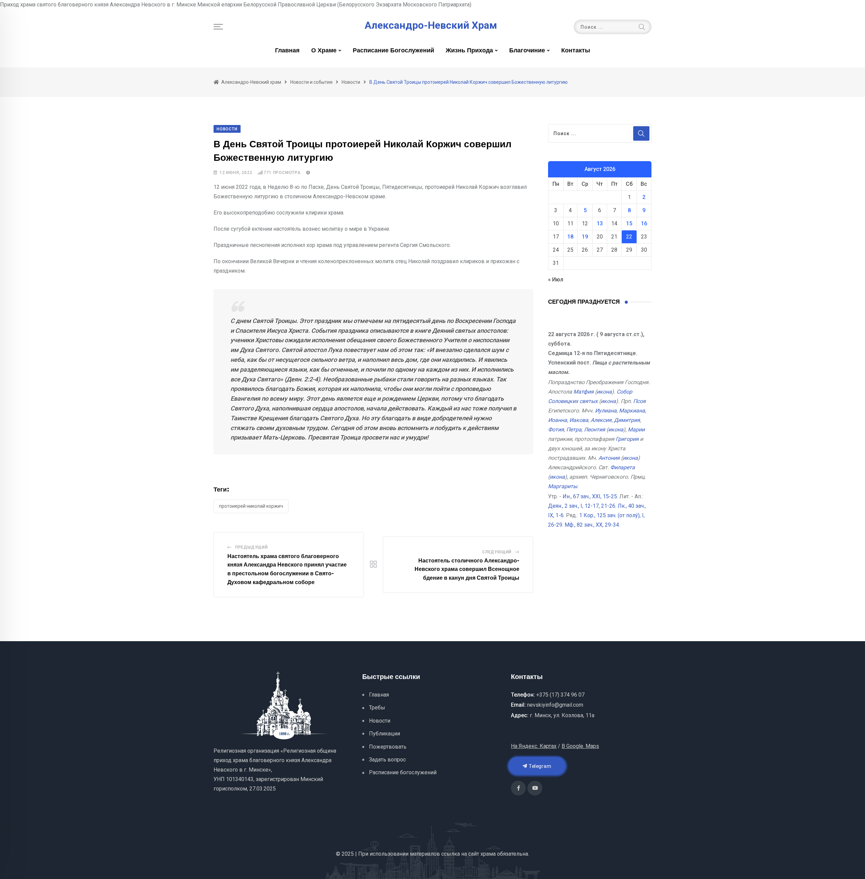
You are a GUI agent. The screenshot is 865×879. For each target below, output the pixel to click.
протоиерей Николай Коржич (251, 506)
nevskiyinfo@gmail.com (555, 705)
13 (600, 223)
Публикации (384, 733)
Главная (287, 50)
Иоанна (557, 420)
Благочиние (527, 50)
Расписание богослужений (393, 50)
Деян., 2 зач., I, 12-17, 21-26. (582, 506)
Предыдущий (251, 547)
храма (488, 854)
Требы (377, 707)
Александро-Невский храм (431, 25)
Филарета (622, 467)
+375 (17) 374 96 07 (560, 695)
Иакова (578, 420)
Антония (609, 458)
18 (570, 236)
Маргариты (562, 486)
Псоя (639, 401)
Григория (627, 439)
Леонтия (594, 429)
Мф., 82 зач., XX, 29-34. (592, 525)
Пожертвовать (387, 747)
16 (644, 223)
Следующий (497, 552)
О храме (324, 50)
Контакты (575, 50)
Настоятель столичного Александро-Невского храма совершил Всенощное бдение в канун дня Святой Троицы (467, 569)
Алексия (601, 420)
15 (629, 223)
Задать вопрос (387, 759)
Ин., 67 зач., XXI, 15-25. (590, 496)
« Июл (555, 279)
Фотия (556, 429)
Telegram (539, 766)
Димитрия (627, 420)
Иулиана (606, 410)
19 (585, 236)
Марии (636, 429)
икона (604, 391)
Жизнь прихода (469, 50)
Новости (379, 721)
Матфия (583, 391)
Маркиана (632, 410)
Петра (574, 429)
